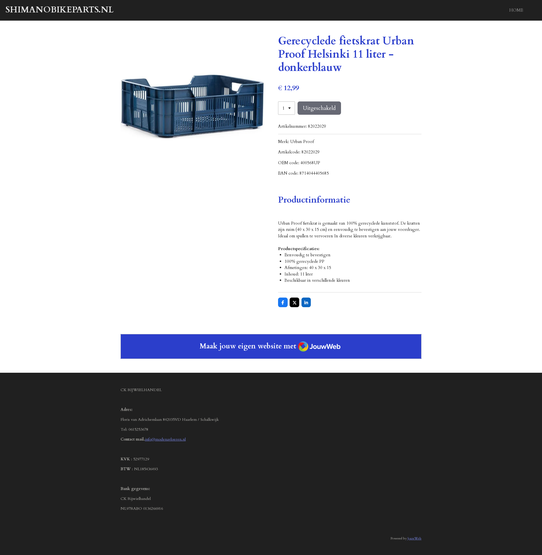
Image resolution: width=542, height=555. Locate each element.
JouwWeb (414, 538)
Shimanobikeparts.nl (60, 10)
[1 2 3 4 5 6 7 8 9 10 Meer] (286, 108)
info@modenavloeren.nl (165, 439)
